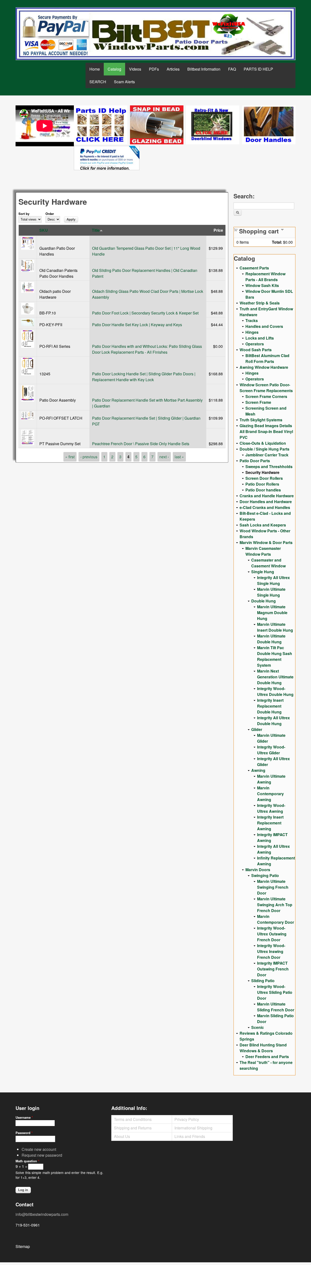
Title (96, 230)
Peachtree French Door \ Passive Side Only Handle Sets (140, 443)
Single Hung (262, 571)
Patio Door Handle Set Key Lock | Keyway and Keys (137, 324)
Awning (258, 770)
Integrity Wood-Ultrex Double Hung (275, 691)
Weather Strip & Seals (260, 303)
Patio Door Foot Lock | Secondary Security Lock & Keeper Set (145, 313)
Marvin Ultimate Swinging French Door (272, 887)
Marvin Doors (257, 869)
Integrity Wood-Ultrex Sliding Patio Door (274, 992)
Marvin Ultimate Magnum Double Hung (272, 612)
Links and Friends (189, 1136)
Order (49, 213)
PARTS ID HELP (258, 69)
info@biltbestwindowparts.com (42, 1214)
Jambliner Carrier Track (266, 455)
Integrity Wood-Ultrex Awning (271, 808)
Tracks (251, 320)
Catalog (114, 69)
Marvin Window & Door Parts (266, 542)
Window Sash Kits (262, 285)
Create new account (39, 1149)
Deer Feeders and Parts (267, 1056)
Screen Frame (258, 402)
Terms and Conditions (133, 1119)
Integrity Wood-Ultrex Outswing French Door (271, 933)
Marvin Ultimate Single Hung (271, 592)
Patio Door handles (263, 490)
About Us (122, 1136)
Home (94, 69)
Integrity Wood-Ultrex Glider (271, 750)
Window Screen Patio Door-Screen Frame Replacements (266, 387)
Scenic (257, 1027)
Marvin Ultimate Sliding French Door (275, 1007)
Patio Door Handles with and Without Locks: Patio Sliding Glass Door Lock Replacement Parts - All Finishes (147, 349)
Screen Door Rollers (264, 478)
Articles (173, 69)
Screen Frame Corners (266, 396)
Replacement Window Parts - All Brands (265, 276)
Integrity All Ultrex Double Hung (273, 720)
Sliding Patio (263, 980)
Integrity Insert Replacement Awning (270, 822)
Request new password (42, 1155)
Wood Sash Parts (256, 349)
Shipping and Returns (133, 1128)
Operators (254, 344)
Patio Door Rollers (262, 484)
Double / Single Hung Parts (264, 449)
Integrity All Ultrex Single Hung (273, 580)
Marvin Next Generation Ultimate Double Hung (275, 676)
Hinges (252, 332)
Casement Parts (254, 268)
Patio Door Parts (255, 460)
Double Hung (263, 601)
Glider (256, 729)
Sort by (23, 213)
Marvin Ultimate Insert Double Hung (275, 627)
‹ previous (88, 457)
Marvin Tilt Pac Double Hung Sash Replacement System (274, 656)
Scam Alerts (124, 81)
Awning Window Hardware (264, 367)
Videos (135, 69)
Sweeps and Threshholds (269, 466)
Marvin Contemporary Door (275, 919)
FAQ (232, 69)
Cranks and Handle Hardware (267, 496)
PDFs (154, 69)
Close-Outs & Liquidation (263, 443)
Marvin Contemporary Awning (270, 793)
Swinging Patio (265, 875)
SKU (43, 230)
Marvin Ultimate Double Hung (271, 639)
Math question (27, 1161)
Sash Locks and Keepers (263, 525)
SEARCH (97, 81)
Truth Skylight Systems (261, 420)
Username (24, 1117)
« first (70, 457)
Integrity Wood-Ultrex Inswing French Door (271, 951)
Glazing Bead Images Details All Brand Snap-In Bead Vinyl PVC (266, 431)
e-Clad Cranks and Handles (265, 507)
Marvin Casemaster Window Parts (263, 551)
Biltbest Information (203, 69)
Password (24, 1132)
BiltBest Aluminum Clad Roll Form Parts (267, 358)
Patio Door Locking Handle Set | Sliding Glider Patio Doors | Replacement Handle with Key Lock (143, 376)
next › (164, 457)
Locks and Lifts (259, 338)
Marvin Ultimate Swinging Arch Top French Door (274, 904)
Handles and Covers (264, 326)
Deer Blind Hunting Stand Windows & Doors (263, 1047)
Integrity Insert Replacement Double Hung (270, 706)
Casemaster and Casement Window (268, 563)
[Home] (155, 33)
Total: (277, 242)
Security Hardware (262, 472)
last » (179, 457)
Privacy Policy (186, 1119)
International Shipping (193, 1128)
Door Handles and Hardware (266, 501)
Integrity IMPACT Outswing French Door (273, 969)
